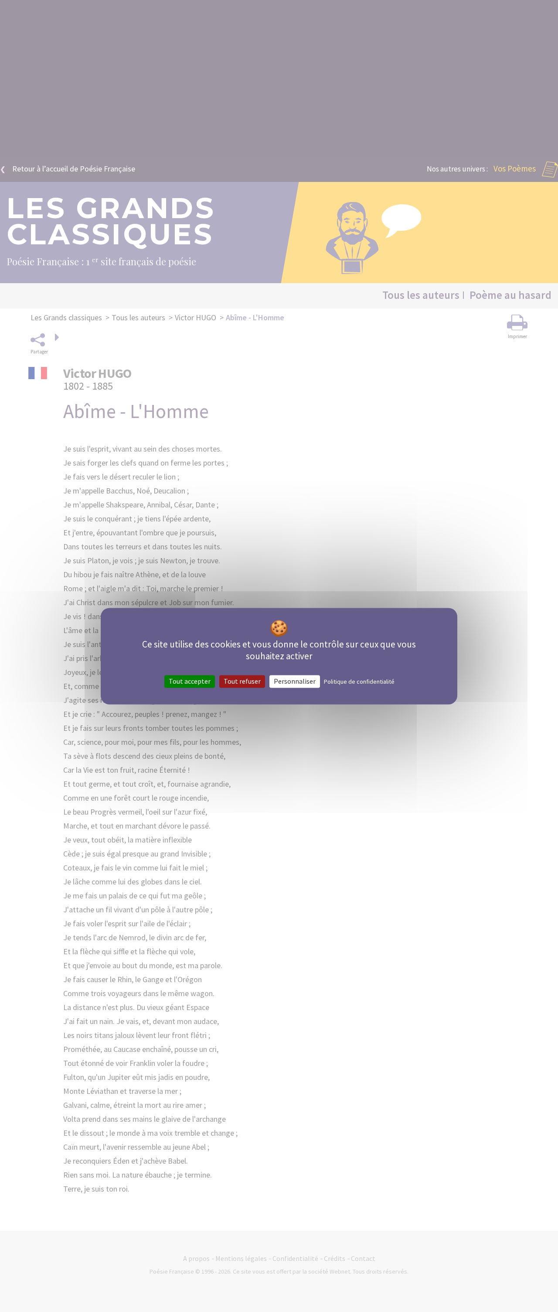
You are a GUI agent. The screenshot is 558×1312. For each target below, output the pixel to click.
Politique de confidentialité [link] (359, 681)
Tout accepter (190, 681)
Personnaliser (295, 681)
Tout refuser (242, 681)
